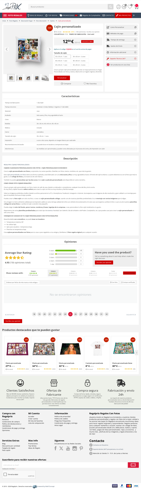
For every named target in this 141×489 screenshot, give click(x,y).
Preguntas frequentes (63, 421)
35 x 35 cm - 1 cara (62, 57)
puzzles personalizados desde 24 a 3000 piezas (106, 428)
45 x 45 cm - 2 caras (80, 65)
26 (76, 314)
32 (107, 314)
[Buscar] (110, 6)
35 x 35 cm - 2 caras (80, 57)
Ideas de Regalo (34, 448)
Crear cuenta (33, 419)
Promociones (33, 444)
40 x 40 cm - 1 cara (62, 61)
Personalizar (62, 78)
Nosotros (5, 419)
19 (39, 314)
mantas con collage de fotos (126, 425)
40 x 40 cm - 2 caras (80, 61)
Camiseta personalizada (94, 363)
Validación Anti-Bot (8, 469)
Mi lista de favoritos (35, 421)
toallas (127, 428)
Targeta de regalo (8, 448)
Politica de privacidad (62, 416)
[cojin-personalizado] (28, 49)
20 (44, 314)
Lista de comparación (36, 423)
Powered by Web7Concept (46, 486)
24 (65, 314)
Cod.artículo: (59, 34)
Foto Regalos (13, 21)
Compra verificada (128, 282)
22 (55, 314)
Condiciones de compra (11, 422)
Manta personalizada (13, 363)
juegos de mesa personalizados (108, 430)
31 (101, 314)
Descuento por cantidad (11, 446)
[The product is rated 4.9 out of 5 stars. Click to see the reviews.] (66, 32)
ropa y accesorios (127, 430)
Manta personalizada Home (122, 363)
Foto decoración (41, 21)
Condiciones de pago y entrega (13, 428)
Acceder (31, 416)
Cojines (52, 21)
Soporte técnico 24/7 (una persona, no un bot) (108, 449)
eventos (50, 210)
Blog (3, 444)
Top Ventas (32, 446)
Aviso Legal (59, 425)
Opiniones (6, 430)
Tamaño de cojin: (60, 53)
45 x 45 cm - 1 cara (62, 65)
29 (91, 314)
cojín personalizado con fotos (16, 175)
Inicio (4, 21)
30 (96, 314)
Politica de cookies (61, 419)
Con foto (114, 282)
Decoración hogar (27, 21)
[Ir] (133, 465)
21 (50, 314)
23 (60, 314)
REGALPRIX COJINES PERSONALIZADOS (16, 165)
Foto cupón (6, 450)
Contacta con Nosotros (100, 445)
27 (81, 314)
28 (86, 314)
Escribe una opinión (93, 32)
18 (34, 314)
